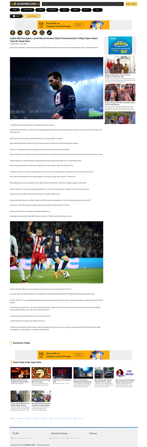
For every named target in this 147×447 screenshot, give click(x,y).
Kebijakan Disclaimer (59, 438)
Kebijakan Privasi (75, 438)
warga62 (32, 418)
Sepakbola (70, 418)
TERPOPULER (27, 10)
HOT (97, 10)
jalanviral (15, 418)
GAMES (75, 10)
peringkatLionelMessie (58, 418)
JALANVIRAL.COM (29, 445)
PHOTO (86, 10)
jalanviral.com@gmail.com (23, 438)
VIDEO (64, 10)
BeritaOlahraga (79, 418)
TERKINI (40, 10)
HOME (15, 10)
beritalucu (39, 418)
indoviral (47, 418)
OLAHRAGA (52, 10)
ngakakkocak (23, 418)
